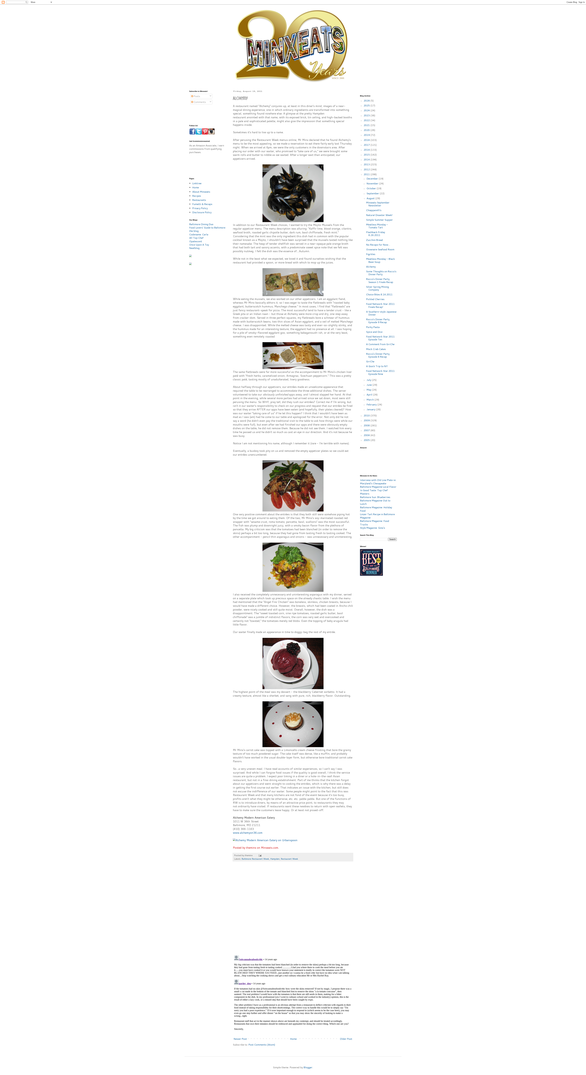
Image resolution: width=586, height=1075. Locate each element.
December (373, 178)
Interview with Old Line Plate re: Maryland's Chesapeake (378, 481)
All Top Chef (196, 237)
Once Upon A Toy (199, 244)
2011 (367, 174)
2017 (367, 145)
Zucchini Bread (374, 240)
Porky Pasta (373, 327)
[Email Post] (260, 855)
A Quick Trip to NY (377, 366)
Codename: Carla (198, 234)
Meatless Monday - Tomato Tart (377, 226)
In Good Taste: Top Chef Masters (374, 491)
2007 (367, 430)
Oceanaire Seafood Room (380, 249)
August (371, 198)
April (370, 394)
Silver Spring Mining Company (377, 288)
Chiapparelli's (373, 210)
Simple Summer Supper (379, 219)
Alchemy (371, 266)
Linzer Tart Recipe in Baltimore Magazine (377, 515)
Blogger (308, 1067)
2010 (367, 415)
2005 (367, 440)
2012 (367, 169)
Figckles (370, 254)
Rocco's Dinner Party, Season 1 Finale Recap (379, 280)
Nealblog (194, 248)
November (373, 183)
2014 (367, 159)
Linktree (196, 183)
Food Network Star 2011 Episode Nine (380, 372)
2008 (367, 425)
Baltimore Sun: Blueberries (375, 497)
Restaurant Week (289, 858)
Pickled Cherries (375, 299)
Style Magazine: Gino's (372, 527)
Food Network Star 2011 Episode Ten (380, 338)
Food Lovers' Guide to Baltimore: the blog (207, 229)
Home (293, 1039)
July (369, 380)
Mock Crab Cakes (376, 349)
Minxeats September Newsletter (377, 204)
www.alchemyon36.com (247, 833)
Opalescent (195, 241)
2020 (367, 130)
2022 (367, 120)
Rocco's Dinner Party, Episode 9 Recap (378, 320)
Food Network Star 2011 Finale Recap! (380, 305)
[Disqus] (293, 910)
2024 (367, 110)
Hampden (275, 858)
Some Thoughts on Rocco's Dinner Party (381, 273)
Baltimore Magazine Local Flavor (378, 486)
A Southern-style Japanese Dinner (381, 313)
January (371, 409)
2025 (367, 105)
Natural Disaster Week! (379, 215)
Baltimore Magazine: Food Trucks (374, 522)
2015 (367, 154)
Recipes (196, 196)
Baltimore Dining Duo (201, 224)
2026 (367, 100)
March (370, 399)
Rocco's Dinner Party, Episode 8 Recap (378, 355)
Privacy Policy (200, 208)
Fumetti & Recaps (202, 204)
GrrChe (370, 361)
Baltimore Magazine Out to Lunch (375, 502)
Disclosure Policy (202, 212)
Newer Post (240, 1039)
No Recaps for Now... (378, 244)
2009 (367, 420)
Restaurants (199, 200)
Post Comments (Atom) (261, 1044)
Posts (196, 96)
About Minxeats (201, 191)
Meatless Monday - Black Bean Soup (380, 260)
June (369, 384)
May (369, 389)
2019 (367, 135)
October (372, 188)
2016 (367, 149)
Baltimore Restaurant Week (255, 858)
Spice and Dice (374, 332)
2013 (367, 164)
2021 (367, 125)
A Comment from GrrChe (380, 344)
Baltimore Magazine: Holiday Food (376, 509)
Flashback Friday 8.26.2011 (375, 233)
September (373, 193)
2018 (367, 140)
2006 (367, 435)
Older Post (346, 1039)
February (372, 404)
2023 (367, 115)
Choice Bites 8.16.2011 (379, 294)
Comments (199, 102)
